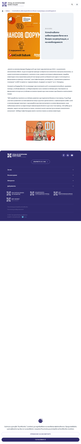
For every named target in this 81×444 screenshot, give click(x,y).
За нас (9, 170)
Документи (11, 186)
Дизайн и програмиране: (14, 217)
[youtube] (72, 156)
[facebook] (63, 156)
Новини (8, 11)
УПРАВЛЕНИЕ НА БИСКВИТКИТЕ (40, 434)
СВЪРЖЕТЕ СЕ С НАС (39, 162)
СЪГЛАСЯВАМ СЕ (40, 440)
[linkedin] (67, 156)
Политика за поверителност (15, 209)
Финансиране (12, 175)
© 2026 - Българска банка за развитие (17, 215)
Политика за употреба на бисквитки (17, 207)
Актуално (11, 181)
